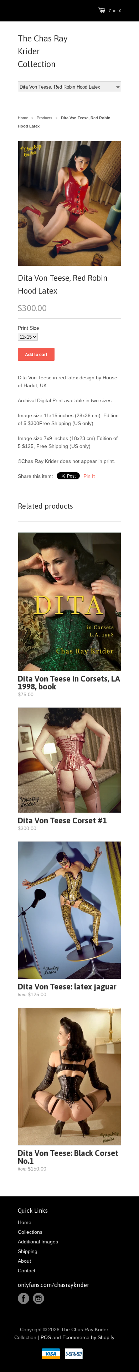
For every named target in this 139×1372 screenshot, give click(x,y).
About (24, 1261)
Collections (30, 1232)
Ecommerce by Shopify (88, 1337)
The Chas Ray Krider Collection (43, 51)
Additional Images (38, 1241)
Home (24, 1222)
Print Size (28, 328)
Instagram (38, 1298)
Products (44, 118)
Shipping (27, 1251)
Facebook (23, 1298)
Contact (26, 1270)
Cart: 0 (115, 10)
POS (46, 1337)
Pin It (89, 476)
